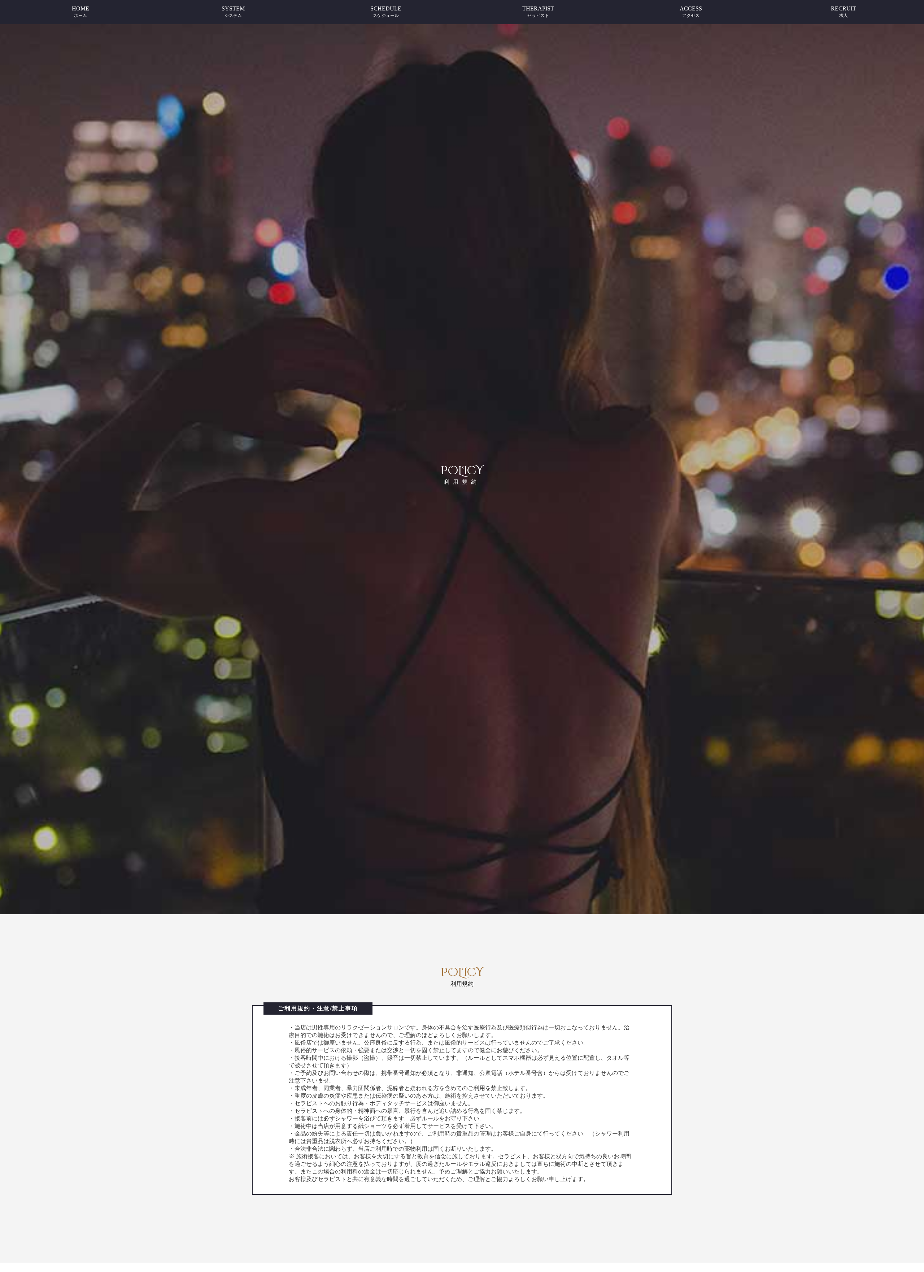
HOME (80, 11)
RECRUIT (843, 11)
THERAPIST (538, 11)
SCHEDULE (385, 11)
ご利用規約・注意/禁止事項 (318, 1008)
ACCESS (691, 11)
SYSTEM (233, 11)
